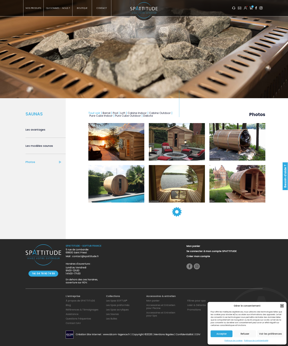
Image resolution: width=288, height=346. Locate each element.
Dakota (148, 116)
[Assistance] (233, 8)
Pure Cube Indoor (101, 116)
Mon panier (193, 320)
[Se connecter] (245, 8)
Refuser (245, 333)
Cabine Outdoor (160, 113)
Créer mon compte (198, 330)
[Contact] (239, 8)
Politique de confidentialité (256, 340)
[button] (282, 305)
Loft (122, 113)
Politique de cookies (234, 340)
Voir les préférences (270, 333)
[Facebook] (256, 8)
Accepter (221, 333)
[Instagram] (261, 8)
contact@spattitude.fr (85, 330)
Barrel (106, 113)
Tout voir (94, 113)
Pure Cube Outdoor (128, 116)
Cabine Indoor (137, 113)
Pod (115, 113)
